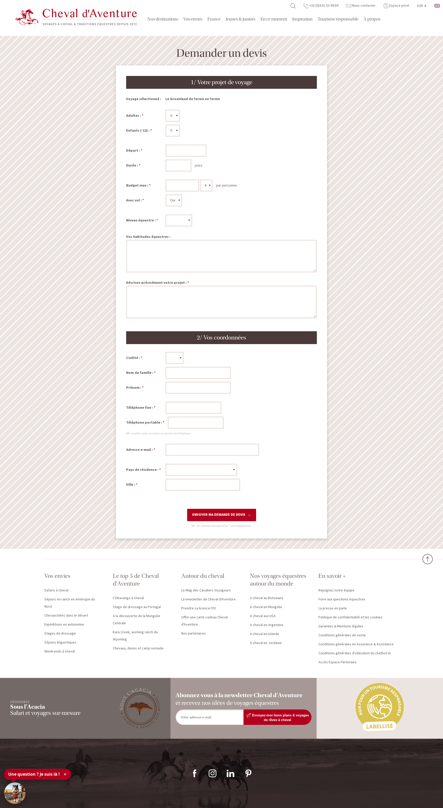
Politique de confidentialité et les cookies (350, 617)
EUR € (421, 5)
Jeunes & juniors (240, 19)
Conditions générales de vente (342, 635)
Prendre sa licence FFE (198, 608)
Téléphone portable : (144, 422)
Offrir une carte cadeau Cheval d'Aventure (204, 621)
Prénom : (133, 387)
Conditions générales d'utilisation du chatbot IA (354, 653)
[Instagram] (213, 773)
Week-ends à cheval (59, 651)
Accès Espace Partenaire (337, 662)
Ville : (130, 484)
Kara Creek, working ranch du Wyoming (135, 636)
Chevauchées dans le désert (66, 615)
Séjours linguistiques (60, 642)
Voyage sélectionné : (143, 99)
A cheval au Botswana (266, 598)
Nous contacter (363, 5)
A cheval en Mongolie (266, 607)
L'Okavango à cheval (128, 598)
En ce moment (273, 19)
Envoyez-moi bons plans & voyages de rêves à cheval (280, 717)
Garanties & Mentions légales (340, 626)
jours (199, 165)
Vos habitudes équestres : (148, 236)
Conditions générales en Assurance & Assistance (356, 644)
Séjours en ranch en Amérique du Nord (69, 603)
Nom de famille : (139, 372)
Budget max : (137, 185)
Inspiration (302, 19)
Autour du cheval (202, 575)
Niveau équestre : (141, 220)
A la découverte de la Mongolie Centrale (136, 620)
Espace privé (398, 5)
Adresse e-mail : (139, 449)
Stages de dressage (60, 633)
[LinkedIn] (230, 773)
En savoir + (332, 575)
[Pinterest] (248, 773)
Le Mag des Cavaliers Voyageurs (206, 590)
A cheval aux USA (263, 616)
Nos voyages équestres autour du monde (278, 579)
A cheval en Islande (264, 634)
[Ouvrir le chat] (15, 793)
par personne (226, 185)
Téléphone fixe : (139, 407)
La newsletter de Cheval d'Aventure (208, 599)
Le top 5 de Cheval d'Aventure (136, 579)
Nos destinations (162, 19)
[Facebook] (195, 773)
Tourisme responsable (338, 19)
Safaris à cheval (56, 590)
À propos (372, 19)
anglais (437, 6)
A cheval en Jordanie (266, 643)
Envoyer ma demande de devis (218, 514)
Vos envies (192, 19)
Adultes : (133, 115)
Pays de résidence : (142, 469)
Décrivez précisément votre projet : (156, 282)
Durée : (132, 165)
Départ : (133, 150)
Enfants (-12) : (137, 130)
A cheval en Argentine (266, 625)
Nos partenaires (193, 633)
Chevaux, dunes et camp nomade (138, 648)
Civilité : (133, 358)
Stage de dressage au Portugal (137, 607)
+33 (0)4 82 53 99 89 (323, 5)
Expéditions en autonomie (64, 624)
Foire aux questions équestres (341, 599)
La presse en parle (332, 608)
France (213, 19)
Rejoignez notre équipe (336, 590)
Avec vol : (134, 200)
